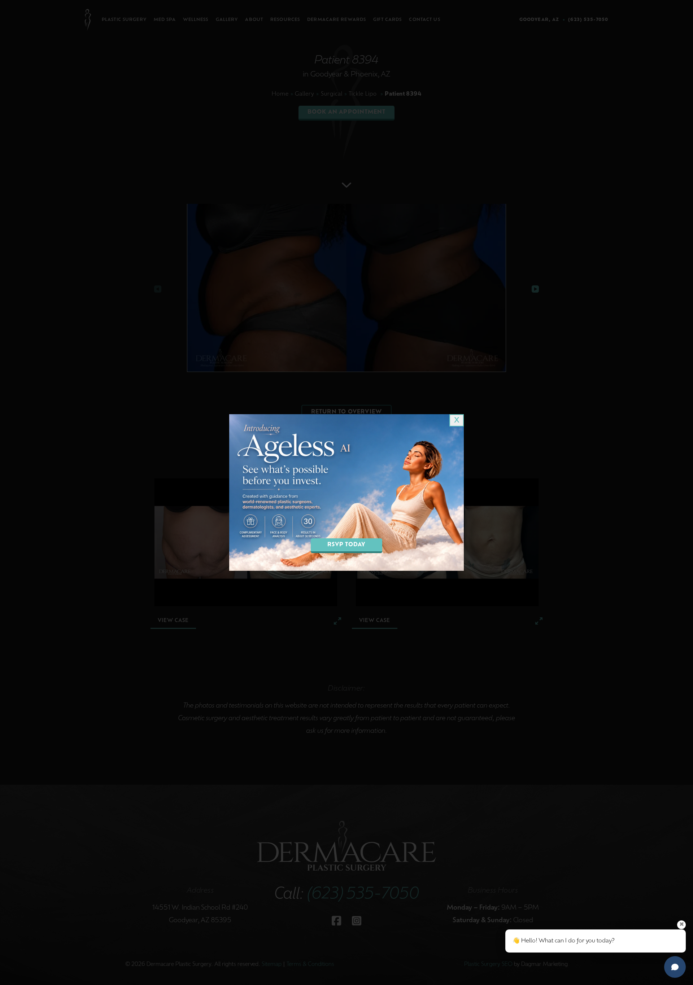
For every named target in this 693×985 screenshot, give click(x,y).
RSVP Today (346, 545)
